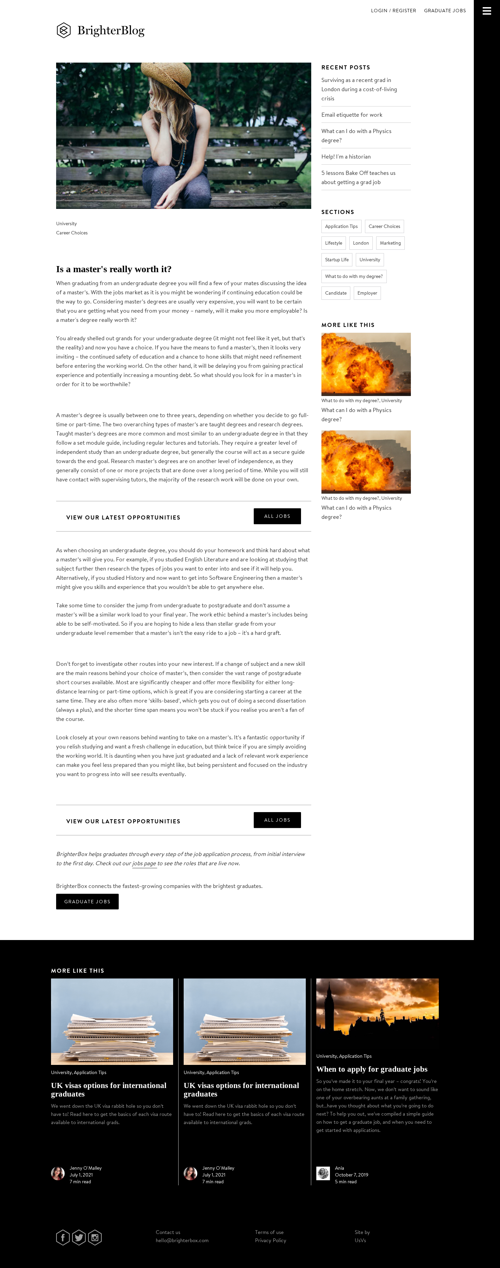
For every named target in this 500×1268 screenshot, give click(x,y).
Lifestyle (333, 243)
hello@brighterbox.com (182, 1240)
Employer (367, 293)
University (66, 223)
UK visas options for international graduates (108, 1089)
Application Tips (341, 226)
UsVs (360, 1240)
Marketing (390, 243)
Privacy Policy (270, 1240)
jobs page (144, 863)
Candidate (336, 293)
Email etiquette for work (351, 114)
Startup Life (337, 260)
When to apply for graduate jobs (372, 1069)
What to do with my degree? (354, 276)
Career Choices (72, 233)
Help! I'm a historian (346, 156)
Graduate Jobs (87, 902)
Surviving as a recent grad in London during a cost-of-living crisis (359, 89)
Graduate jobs (445, 10)
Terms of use (269, 1232)
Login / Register (393, 10)
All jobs (277, 516)
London (361, 243)
